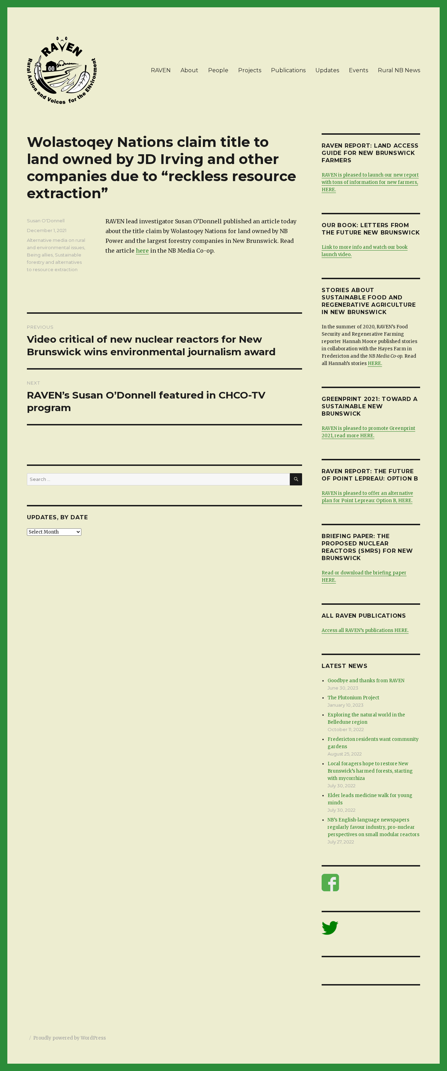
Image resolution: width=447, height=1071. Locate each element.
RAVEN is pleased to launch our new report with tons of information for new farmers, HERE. (370, 182)
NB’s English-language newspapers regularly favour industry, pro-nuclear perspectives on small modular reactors (373, 827)
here (142, 250)
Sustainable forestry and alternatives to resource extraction (54, 262)
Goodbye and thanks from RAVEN (366, 681)
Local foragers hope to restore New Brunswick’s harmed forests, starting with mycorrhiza (370, 771)
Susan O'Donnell (46, 220)
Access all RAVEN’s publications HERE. (365, 630)
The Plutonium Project (353, 698)
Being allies (40, 255)
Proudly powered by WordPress (69, 1038)
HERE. (375, 363)
